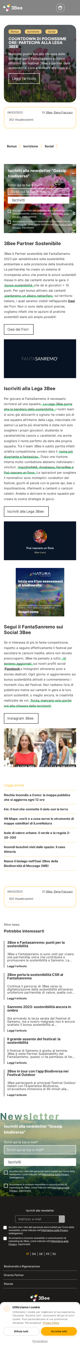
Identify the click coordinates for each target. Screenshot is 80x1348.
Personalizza (40, 1341)
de (41, 1254)
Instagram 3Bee (20, 718)
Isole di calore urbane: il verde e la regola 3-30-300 (37, 835)
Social (49, 146)
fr (47, 1254)
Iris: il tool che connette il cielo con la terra (36, 809)
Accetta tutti (59, 1331)
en (34, 1254)
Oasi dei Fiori (18, 329)
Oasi (71, 301)
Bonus (12, 146)
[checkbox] (9, 211)
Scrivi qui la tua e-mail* (25, 185)
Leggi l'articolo (24, 78)
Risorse (8, 1283)
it (27, 1254)
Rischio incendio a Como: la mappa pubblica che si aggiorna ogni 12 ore (37, 797)
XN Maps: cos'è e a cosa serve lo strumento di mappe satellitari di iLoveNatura (39, 821)
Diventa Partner (14, 1275)
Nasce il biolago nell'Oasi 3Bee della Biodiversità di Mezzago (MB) (31, 863)
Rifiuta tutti (21, 1331)
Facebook (13, 669)
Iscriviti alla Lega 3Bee (25, 511)
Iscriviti (18, 200)
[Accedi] (60, 8)
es (54, 1254)
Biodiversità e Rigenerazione (22, 1266)
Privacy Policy (51, 1322)
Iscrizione (30, 146)
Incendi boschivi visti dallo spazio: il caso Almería (34, 849)
